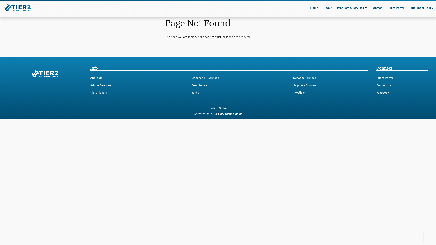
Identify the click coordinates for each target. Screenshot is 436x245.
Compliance (199, 85)
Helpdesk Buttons (304, 85)
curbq (195, 92)
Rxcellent (299, 92)
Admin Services (100, 85)
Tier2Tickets (98, 92)
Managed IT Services (205, 78)
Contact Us (383, 85)
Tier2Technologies (230, 114)
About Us (96, 78)
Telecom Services (304, 78)
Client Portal (384, 78)
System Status (218, 108)
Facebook (382, 92)
